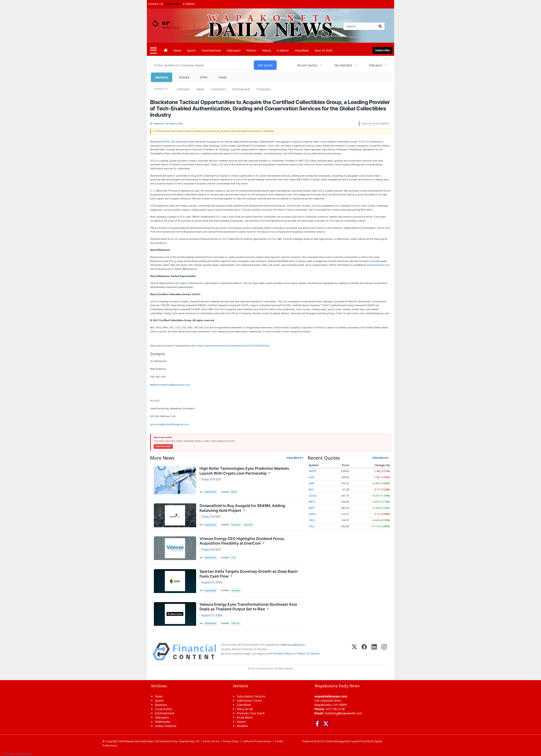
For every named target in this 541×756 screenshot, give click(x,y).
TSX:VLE (235, 623)
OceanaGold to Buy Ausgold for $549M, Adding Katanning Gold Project (242, 508)
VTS (233, 557)
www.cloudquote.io (292, 644)
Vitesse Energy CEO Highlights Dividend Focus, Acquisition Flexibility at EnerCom (242, 541)
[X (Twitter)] (354, 651)
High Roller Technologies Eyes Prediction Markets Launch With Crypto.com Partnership (244, 470)
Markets (161, 77)
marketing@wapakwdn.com (343, 713)
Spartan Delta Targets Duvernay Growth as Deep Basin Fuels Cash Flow (248, 573)
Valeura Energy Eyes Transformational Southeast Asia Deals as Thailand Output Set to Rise (248, 606)
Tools (222, 77)
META (312, 502)
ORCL (312, 520)
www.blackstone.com (378, 264)
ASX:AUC (235, 525)
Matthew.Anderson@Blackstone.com (170, 384)
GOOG (313, 495)
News (200, 89)
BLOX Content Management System (338, 741)
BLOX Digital (374, 741)
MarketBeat (210, 492)
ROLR (233, 492)
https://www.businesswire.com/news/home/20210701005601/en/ (233, 345)
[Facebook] (364, 651)
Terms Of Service (308, 653)
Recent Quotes (307, 65)
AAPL (312, 477)
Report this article (163, 446)
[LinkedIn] (374, 651)
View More (294, 458)
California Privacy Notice (256, 741)
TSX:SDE (235, 590)
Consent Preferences (17, 754)
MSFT (312, 508)
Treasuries (263, 89)
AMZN (312, 471)
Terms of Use (211, 741)
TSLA (311, 526)
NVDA (312, 514)
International (241, 89)
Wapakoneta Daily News (139, 741)
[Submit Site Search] (380, 26)
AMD (311, 483)
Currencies (218, 89)
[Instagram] (384, 651)
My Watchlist (343, 65)
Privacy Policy (282, 653)
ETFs (203, 77)
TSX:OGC (248, 525)
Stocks (184, 77)
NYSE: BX (169, 141)
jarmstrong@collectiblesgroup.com (169, 424)
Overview (183, 89)
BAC (311, 489)
